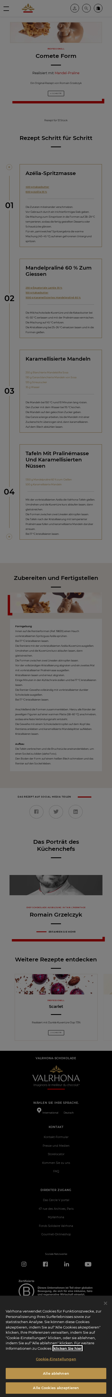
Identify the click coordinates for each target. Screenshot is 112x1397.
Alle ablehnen (56, 1373)
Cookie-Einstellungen (56, 1359)
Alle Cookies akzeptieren (56, 1388)
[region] (56, 1346)
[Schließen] (105, 1303)
